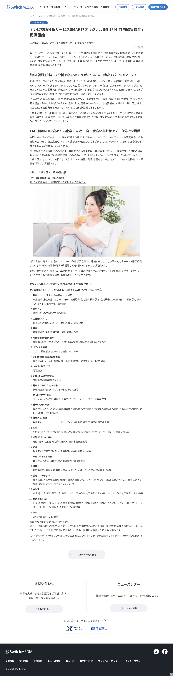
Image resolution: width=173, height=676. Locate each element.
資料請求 (38, 661)
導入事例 (55, 7)
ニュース (78, 7)
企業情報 (105, 7)
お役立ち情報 (91, 7)
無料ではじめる (158, 7)
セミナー (66, 7)
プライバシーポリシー (109, 661)
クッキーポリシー (133, 661)
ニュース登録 (54, 661)
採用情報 (23, 661)
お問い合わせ (86, 661)
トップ (32, 16)
